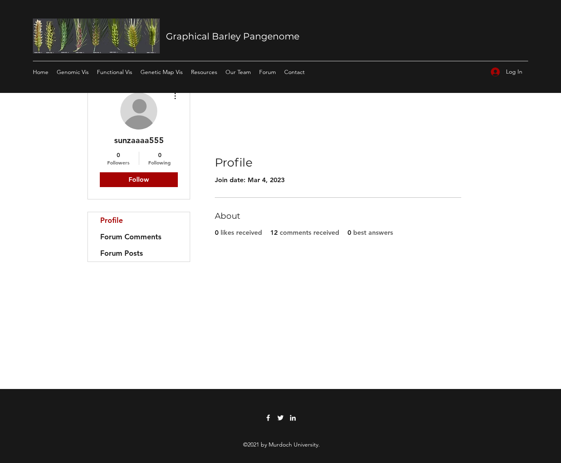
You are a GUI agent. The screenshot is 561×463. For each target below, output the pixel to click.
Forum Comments (130, 236)
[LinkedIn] (293, 418)
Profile (111, 220)
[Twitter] (280, 418)
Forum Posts (121, 253)
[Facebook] (268, 418)
